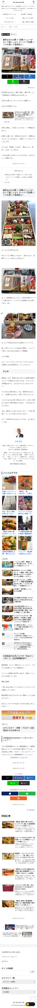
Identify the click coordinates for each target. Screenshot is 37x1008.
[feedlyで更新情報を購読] (27, 793)
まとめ (7, 182)
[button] (24, 82)
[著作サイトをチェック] (10, 793)
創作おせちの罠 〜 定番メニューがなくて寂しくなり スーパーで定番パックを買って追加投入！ (19, 177)
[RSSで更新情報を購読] (18, 798)
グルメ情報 (6, 34)
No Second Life (18, 2)
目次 (15, 171)
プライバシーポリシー (9, 957)
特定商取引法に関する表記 (11, 952)
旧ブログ (5, 961)
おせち (14, 34)
